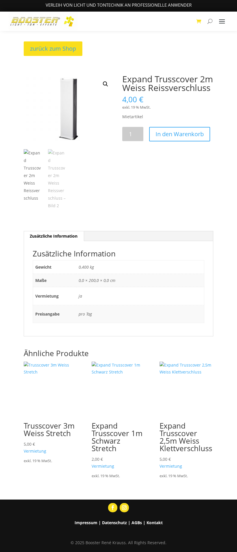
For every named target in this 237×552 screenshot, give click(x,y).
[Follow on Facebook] (112, 507)
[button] (105, 84)
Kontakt (155, 522)
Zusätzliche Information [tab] (53, 236)
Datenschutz (114, 522)
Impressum (86, 522)
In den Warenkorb (179, 134)
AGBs (137, 522)
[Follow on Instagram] (124, 507)
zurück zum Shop (53, 48)
